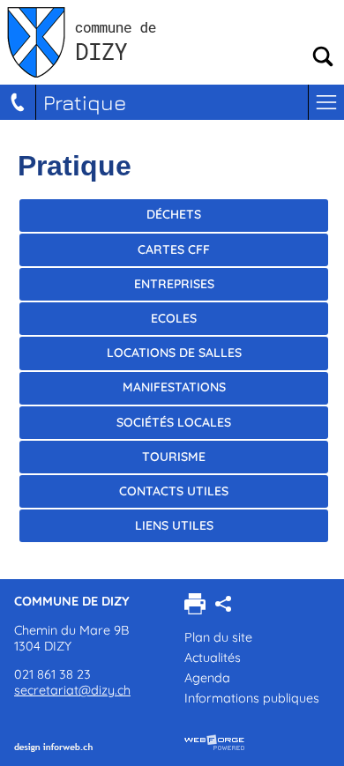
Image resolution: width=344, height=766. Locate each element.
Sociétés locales (173, 422)
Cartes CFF (174, 249)
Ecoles (174, 318)
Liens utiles (174, 525)
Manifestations (174, 387)
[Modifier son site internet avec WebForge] (214, 743)
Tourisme (174, 457)
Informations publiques (251, 698)
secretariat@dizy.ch (72, 690)
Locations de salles (174, 353)
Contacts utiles (173, 491)
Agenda (207, 678)
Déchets (173, 214)
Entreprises (174, 284)
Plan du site (218, 637)
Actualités (212, 658)
